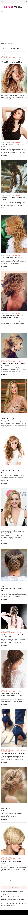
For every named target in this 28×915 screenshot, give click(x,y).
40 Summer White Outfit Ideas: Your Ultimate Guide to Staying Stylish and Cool (13, 904)
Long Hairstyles (5, 57)
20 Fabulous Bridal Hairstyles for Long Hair (13, 810)
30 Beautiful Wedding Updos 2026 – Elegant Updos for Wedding (13, 316)
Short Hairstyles (5, 751)
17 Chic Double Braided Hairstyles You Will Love (12, 635)
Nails (17, 750)
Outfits (23, 750)
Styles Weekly (13, 912)
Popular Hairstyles (16, 57)
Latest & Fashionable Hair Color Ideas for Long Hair (11, 61)
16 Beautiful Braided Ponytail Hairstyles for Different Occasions (12, 694)
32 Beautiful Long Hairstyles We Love (13, 257)
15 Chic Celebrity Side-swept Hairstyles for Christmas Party (11, 420)
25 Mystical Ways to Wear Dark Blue (13, 753)
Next (11, 880)
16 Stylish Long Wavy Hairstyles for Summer (13, 198)
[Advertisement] (14, 27)
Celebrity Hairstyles (6, 415)
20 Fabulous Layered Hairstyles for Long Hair (12, 145)
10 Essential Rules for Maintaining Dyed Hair (12, 891)
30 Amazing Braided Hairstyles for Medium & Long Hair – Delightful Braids (12, 588)
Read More (4, 102)
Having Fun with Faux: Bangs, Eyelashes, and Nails (12, 900)
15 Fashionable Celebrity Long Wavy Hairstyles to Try (13, 532)
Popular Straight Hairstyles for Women (11, 862)
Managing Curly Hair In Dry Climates (10, 896)
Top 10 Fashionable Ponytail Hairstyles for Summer (13, 364)
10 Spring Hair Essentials (7, 894)
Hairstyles (4, 584)
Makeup (13, 750)
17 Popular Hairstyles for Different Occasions (12, 472)
